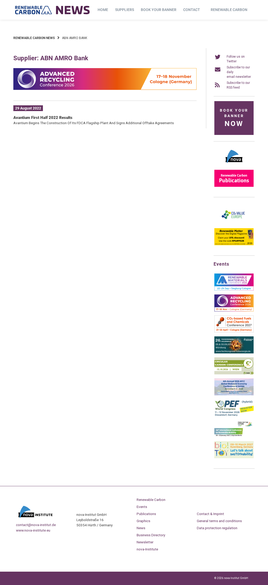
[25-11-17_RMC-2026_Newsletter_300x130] (234, 289)
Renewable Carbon (229, 10)
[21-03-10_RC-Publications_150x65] (234, 186)
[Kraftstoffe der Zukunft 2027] (234, 436)
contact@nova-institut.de (36, 525)
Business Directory (151, 535)
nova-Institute (147, 549)
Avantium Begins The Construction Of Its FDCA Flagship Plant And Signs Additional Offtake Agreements (93, 123)
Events (142, 507)
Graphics (143, 521)
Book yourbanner (234, 118)
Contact (191, 10)
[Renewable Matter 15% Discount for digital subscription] (234, 244)
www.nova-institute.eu (33, 530)
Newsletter (145, 542)
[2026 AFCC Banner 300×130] (234, 394)
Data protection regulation (217, 528)
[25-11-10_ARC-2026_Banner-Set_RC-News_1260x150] (105, 89)
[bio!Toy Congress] (234, 457)
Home (103, 10)
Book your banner (158, 10)
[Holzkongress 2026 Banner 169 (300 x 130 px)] (234, 352)
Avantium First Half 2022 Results (42, 117)
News (141, 528)
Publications (146, 514)
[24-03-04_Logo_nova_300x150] (234, 165)
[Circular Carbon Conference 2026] (234, 373)
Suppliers (124, 10)
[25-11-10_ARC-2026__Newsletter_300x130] (234, 310)
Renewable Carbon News (34, 38)
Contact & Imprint (210, 514)
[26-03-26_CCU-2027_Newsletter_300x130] (234, 331)
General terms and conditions (219, 521)
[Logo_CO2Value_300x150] (234, 223)
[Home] (52, 9)
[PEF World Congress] (234, 415)
